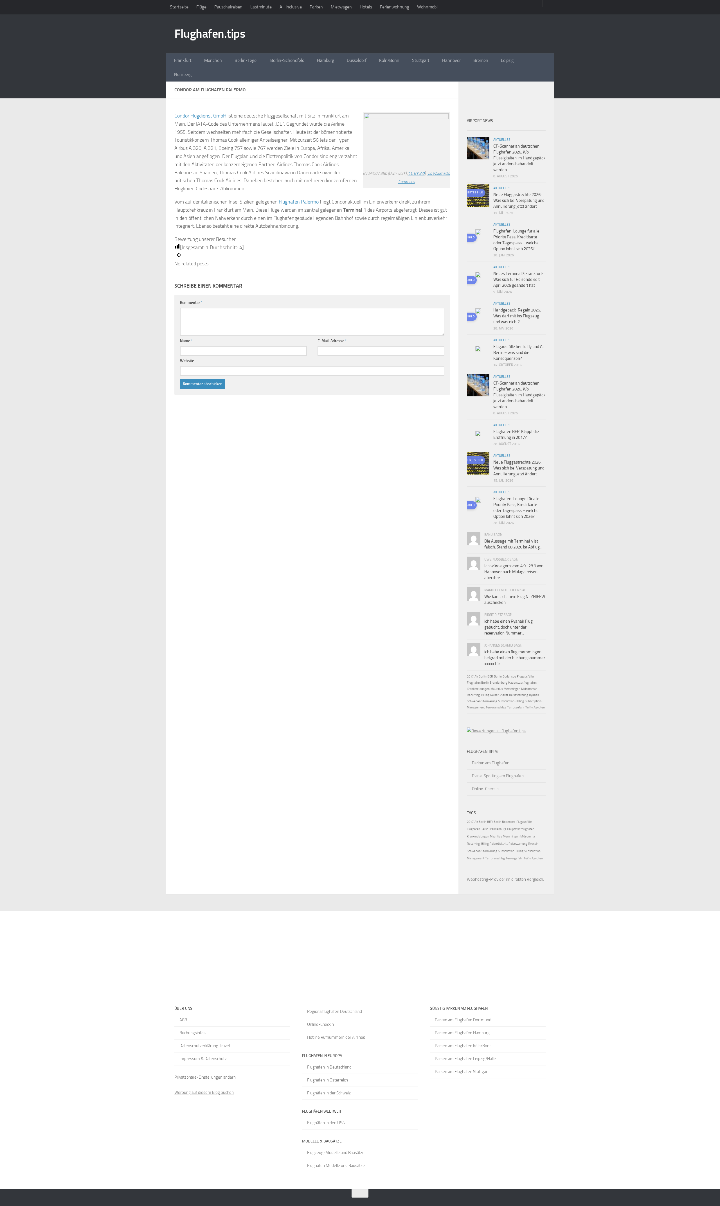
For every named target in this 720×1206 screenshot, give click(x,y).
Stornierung (489, 701)
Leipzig (507, 60)
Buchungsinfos (192, 1032)
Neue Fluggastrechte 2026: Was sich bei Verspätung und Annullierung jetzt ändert (518, 200)
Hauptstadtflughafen (522, 683)
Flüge (201, 7)
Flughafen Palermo (299, 202)
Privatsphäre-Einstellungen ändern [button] (205, 1077)
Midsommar (529, 689)
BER (490, 676)
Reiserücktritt (499, 695)
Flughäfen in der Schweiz (329, 1093)
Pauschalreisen (228, 7)
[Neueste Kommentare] (516, 128)
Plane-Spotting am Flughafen (498, 775)
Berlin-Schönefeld (287, 60)
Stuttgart (420, 60)
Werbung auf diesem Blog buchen (204, 1092)
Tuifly (529, 707)
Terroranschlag (496, 707)
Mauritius (496, 689)
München (213, 60)
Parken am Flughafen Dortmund (463, 1019)
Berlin (498, 676)
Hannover (451, 60)
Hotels (366, 7)
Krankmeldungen (478, 689)
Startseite (179, 7)
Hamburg (325, 60)
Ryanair (534, 695)
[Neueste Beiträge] (477, 128)
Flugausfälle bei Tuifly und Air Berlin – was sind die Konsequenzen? (519, 352)
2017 (470, 676)
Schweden (474, 701)
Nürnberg (183, 74)
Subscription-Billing (511, 701)
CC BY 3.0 (416, 173)
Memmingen (512, 689)
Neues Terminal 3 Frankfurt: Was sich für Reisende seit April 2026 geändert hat (518, 279)
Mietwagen (341, 7)
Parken (316, 7)
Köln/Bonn (389, 60)
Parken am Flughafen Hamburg (462, 1032)
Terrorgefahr (516, 707)
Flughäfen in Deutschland (329, 1067)
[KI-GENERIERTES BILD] (478, 233)
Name (186, 340)
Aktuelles (501, 140)
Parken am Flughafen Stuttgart (462, 1071)
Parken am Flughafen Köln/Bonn (463, 1045)
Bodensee (509, 676)
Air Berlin (480, 676)
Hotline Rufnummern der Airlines (336, 1037)
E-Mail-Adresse (332, 340)
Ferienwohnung (394, 7)
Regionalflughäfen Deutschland (334, 1011)
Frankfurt (183, 60)
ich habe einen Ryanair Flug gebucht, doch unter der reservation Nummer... (508, 627)
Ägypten (539, 707)
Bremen (480, 60)
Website (187, 360)
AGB (183, 1019)
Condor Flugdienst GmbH (200, 116)
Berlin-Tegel (246, 60)
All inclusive (291, 7)
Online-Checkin (485, 788)
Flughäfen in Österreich (327, 1080)
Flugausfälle (525, 676)
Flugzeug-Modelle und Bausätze (335, 1152)
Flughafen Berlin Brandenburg (487, 683)
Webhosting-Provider (486, 879)
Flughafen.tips (209, 34)
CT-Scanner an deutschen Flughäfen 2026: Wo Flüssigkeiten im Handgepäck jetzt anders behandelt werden (519, 158)
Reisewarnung (518, 695)
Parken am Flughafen (490, 762)
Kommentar (191, 302)
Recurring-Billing (478, 695)
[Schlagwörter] (536, 128)
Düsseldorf (356, 60)
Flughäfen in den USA (326, 1122)
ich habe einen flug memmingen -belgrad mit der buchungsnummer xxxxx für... (514, 657)
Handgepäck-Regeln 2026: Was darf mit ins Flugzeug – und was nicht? (518, 316)
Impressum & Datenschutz (203, 1058)
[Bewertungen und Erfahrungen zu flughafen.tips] (496, 730)
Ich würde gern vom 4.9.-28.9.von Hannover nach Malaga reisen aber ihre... (513, 571)
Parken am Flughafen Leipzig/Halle (465, 1058)
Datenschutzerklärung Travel (204, 1045)
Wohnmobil (427, 7)
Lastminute (261, 7)
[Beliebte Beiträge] (496, 128)
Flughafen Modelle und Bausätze (336, 1165)
